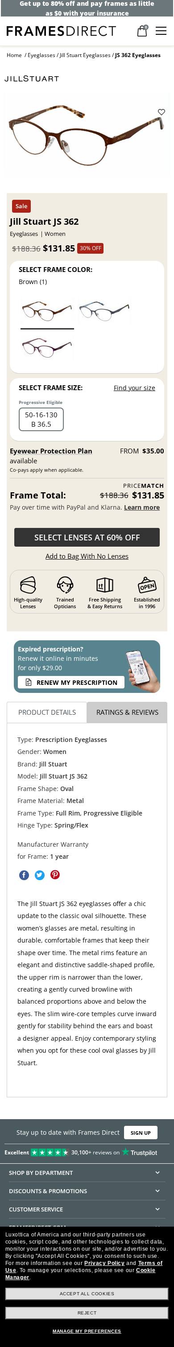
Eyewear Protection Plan (51, 450)
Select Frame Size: (51, 387)
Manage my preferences (87, 1331)
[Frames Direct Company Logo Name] (61, 30)
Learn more (142, 507)
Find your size (134, 387)
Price (143, 486)
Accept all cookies (87, 1293)
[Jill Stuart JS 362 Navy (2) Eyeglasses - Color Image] (104, 313)
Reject (87, 1312)
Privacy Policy (104, 1263)
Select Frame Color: (55, 269)
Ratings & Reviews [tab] (127, 712)
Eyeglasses (41, 55)
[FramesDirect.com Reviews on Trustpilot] (87, 1151)
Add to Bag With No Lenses (87, 556)
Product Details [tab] (47, 712)
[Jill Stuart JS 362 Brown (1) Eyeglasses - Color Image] (47, 313)
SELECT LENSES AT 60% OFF (87, 537)
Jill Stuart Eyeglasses (85, 55)
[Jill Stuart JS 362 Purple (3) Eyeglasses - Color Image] (47, 349)
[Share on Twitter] (40, 875)
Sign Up (141, 1132)
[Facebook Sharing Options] (24, 875)
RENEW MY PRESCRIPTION (77, 682)
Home (14, 55)
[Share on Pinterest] (55, 875)
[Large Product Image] (87, 139)
